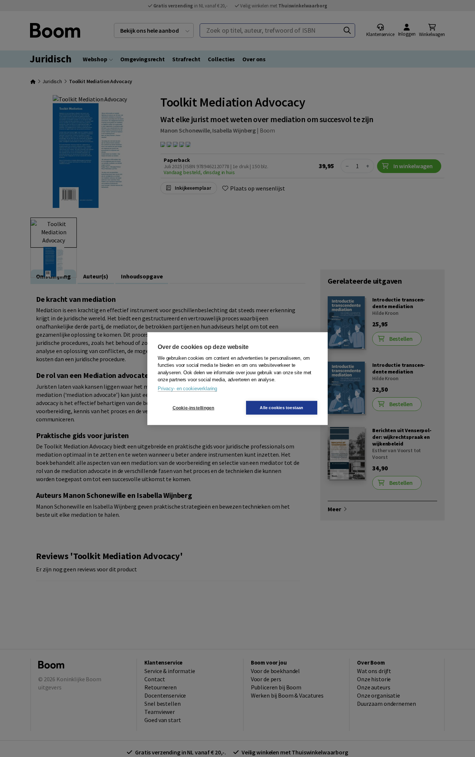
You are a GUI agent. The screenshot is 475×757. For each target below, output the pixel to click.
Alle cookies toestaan (281, 407)
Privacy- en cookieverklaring (187, 388)
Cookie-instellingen (193, 407)
